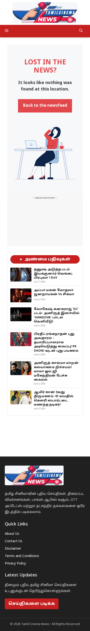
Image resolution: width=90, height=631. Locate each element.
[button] (81, 31)
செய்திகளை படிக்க (31, 603)
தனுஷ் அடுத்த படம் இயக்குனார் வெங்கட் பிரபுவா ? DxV (53, 274)
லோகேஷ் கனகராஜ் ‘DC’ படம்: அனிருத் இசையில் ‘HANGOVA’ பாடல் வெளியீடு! (56, 315)
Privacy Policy (15, 564)
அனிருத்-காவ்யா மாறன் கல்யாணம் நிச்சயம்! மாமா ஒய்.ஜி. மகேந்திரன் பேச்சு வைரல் (56, 371)
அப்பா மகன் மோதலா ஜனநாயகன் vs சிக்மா (54, 292)
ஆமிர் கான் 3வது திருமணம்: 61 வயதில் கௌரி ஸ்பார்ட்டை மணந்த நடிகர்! (53, 398)
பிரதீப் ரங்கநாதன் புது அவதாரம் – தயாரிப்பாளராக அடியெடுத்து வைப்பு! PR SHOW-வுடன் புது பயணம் (56, 342)
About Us (12, 534)
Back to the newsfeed (45, 105)
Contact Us (13, 541)
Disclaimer (13, 549)
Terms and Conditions (22, 556)
